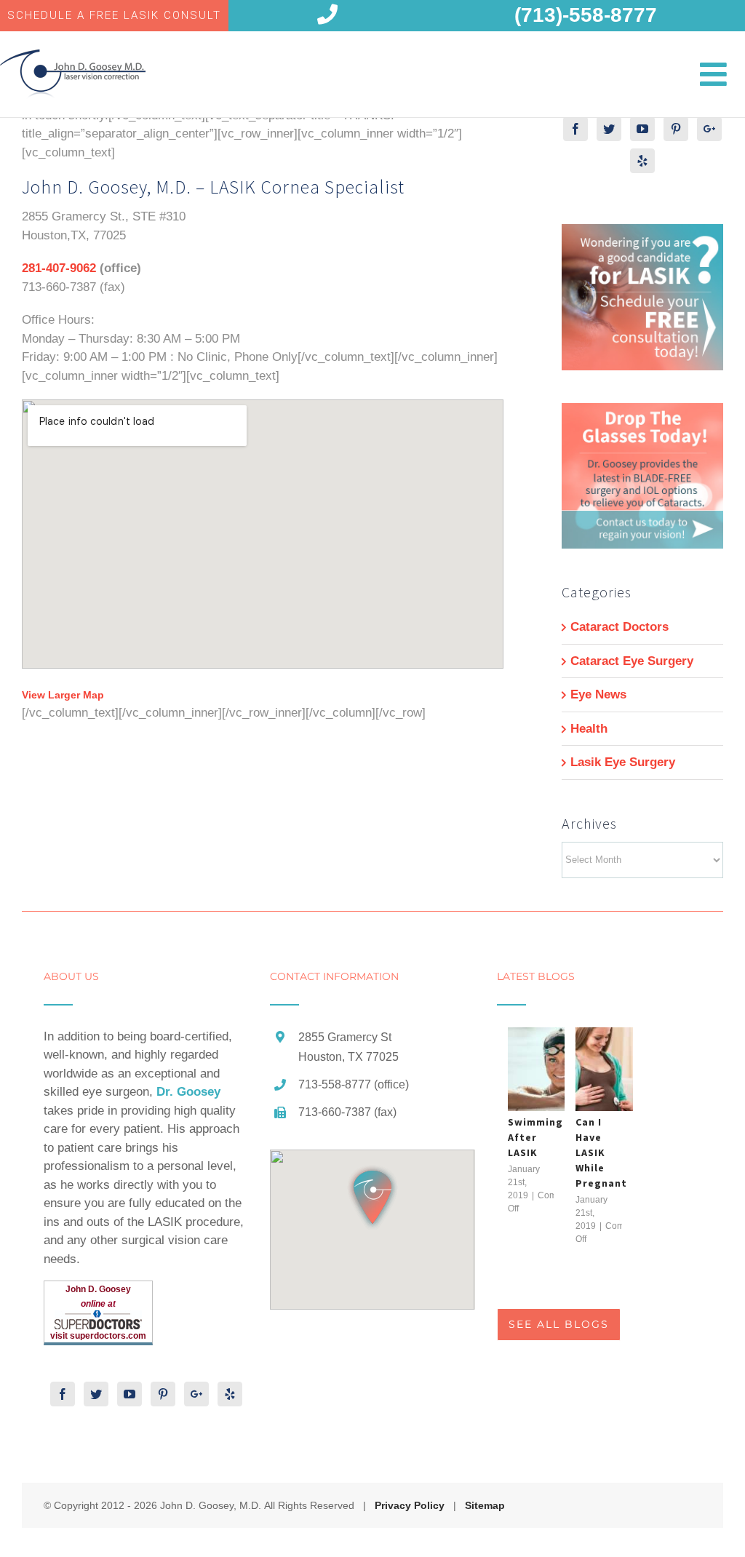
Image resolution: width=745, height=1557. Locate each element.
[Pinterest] (676, 128)
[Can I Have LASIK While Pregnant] (627, 1069)
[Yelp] (642, 160)
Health (588, 729)
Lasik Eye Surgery (622, 762)
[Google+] (709, 128)
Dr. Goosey (188, 1092)
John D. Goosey (98, 1289)
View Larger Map (63, 695)
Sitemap (485, 1505)
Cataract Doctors (619, 627)
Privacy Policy (410, 1505)
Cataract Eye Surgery (631, 661)
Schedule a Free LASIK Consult (114, 15)
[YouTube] (642, 128)
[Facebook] (575, 128)
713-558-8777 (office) (353, 1084)
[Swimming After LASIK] (560, 1069)
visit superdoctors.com (98, 1336)
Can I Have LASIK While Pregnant (601, 1152)
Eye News (598, 694)
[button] (372, 1197)
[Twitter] (609, 128)
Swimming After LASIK (535, 1137)
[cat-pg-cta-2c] (642, 412)
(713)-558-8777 (585, 15)
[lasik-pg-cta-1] (642, 233)
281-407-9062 (59, 268)
